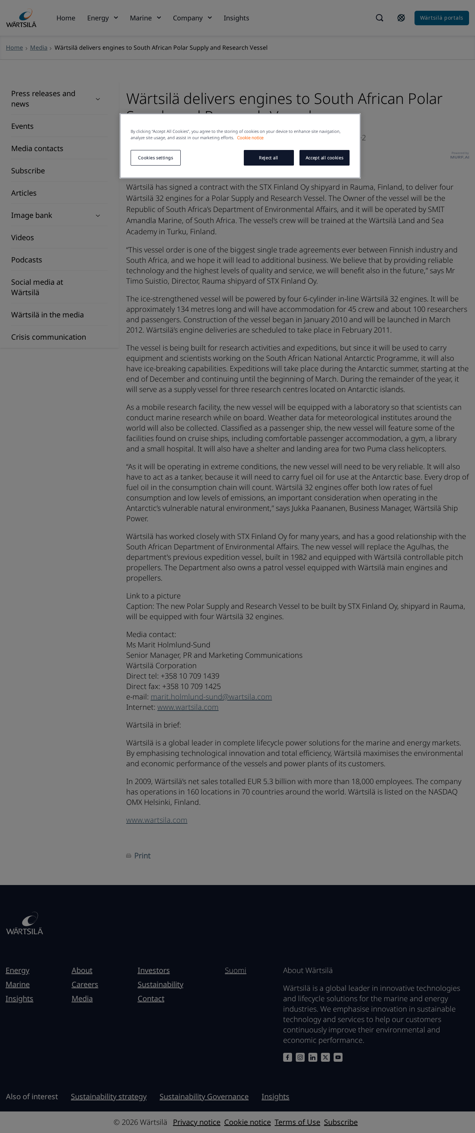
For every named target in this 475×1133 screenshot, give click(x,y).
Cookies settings (155, 157)
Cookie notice (250, 137)
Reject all (268, 157)
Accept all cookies (324, 157)
